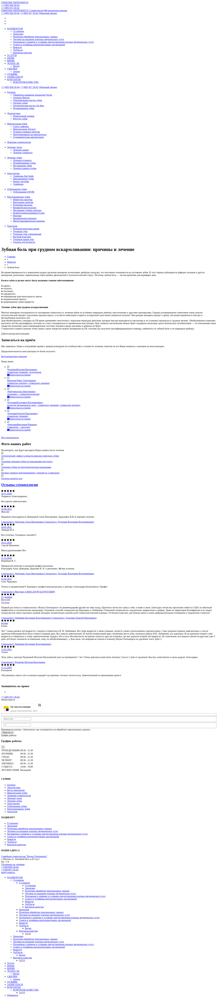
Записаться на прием (20, 375)
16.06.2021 (6, 509)
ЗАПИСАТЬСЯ (15, 77)
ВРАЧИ (11, 60)
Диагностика (13, 113)
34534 (28, 933)
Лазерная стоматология (19, 142)
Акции (16, 71)
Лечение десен (14, 147)
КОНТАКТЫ (14, 79)
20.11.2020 (6, 493)
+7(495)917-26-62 (10, 869)
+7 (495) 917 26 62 (10, 8)
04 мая (4, 623)
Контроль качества (22, 52)
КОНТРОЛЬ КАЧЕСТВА (26, 82)
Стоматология (36, 10)
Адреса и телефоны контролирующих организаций (39, 44)
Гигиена (11, 92)
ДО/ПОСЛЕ (13, 63)
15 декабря (6, 597)
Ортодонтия (13, 173)
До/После (18, 50)
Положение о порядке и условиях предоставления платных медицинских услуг (53, 42)
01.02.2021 (6, 579)
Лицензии (18, 34)
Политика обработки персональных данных (35, 36)
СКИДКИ (12, 68)
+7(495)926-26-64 (10, 867)
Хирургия (12, 226)
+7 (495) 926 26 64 (10, 5)
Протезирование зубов (18, 197)
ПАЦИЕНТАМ (15, 28)
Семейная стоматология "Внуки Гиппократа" (24, 856)
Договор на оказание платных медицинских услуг (38, 39)
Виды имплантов (16, 790)
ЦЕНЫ (10, 58)
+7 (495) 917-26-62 (10, 697)
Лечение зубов (14, 157)
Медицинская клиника (55, 10)
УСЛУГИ (12, 55)
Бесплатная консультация (14, 356)
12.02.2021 (6, 649)
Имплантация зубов (17, 123)
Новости (17, 47)
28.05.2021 (6, 527)
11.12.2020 (6, 558)
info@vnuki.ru (8, 872)
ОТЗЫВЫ (12, 74)
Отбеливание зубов (17, 189)
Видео (16, 66)
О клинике (18, 31)
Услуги (10, 963)
